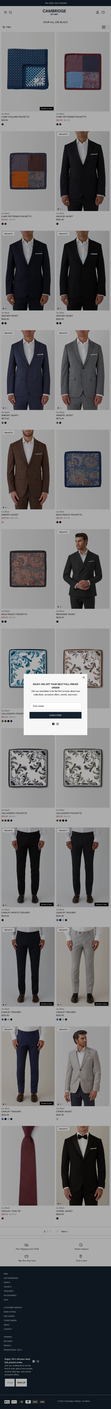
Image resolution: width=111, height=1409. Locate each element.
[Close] (84, 677)
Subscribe (55, 715)
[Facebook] (53, 724)
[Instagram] (58, 724)
